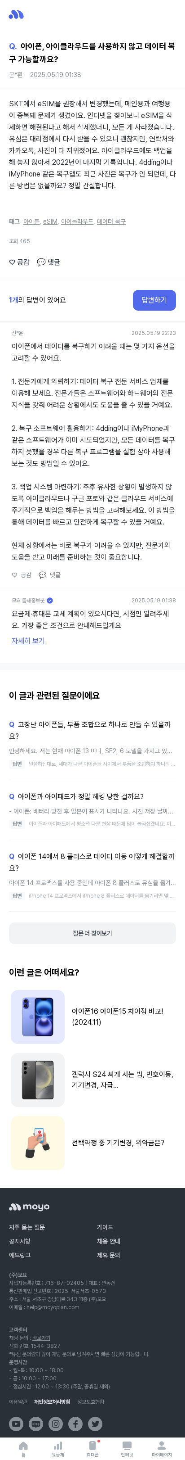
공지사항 (20, 1241)
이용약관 (18, 1402)
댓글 (48, 262)
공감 (19, 262)
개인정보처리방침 (52, 1402)
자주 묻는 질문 (27, 1227)
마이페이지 (162, 1454)
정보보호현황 (90, 1402)
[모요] (29, 1207)
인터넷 (127, 1454)
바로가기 (41, 1338)
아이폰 (31, 221)
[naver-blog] (36, 1424)
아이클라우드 (77, 221)
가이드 (105, 1227)
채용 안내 (108, 1241)
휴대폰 (93, 1454)
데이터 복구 (111, 221)
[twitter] (95, 1424)
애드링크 (20, 1255)
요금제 (58, 1454)
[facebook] (75, 1424)
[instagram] (55, 1424)
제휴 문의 (108, 1255)
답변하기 (154, 300)
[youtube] (16, 1424)
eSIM (50, 221)
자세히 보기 (28, 641)
